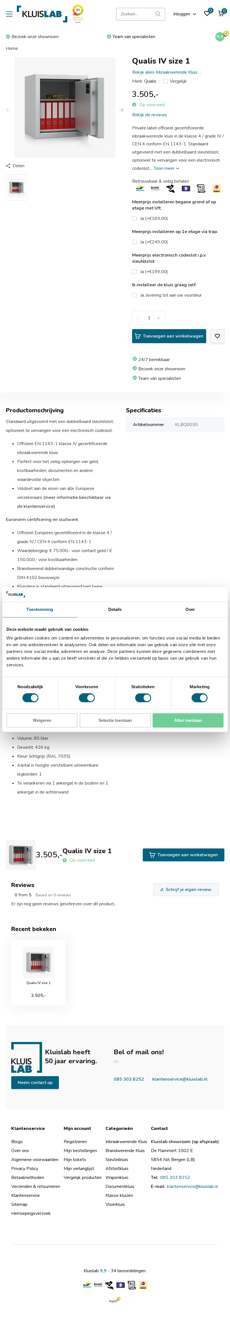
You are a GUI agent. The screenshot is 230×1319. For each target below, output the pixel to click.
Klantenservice (25, 1195)
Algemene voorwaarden (34, 1160)
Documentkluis (119, 1186)
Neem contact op (35, 1083)
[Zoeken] (158, 14)
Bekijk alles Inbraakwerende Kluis (164, 72)
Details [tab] (115, 609)
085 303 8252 (129, 1079)
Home (12, 48)
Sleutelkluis (116, 1160)
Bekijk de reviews (149, 115)
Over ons (20, 1151)
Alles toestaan (188, 720)
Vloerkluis (115, 1204)
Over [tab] (190, 609)
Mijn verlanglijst (79, 1169)
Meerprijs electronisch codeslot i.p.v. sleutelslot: (169, 258)
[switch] (87, 698)
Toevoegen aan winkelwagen (173, 336)
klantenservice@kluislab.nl (180, 1079)
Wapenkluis (116, 1177)
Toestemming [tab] (39, 609)
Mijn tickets (75, 1160)
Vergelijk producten (83, 1177)
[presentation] (8, 111)
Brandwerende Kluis (125, 1151)
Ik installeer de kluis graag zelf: (164, 285)
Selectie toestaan (115, 720)
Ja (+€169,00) (154, 218)
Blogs (17, 1142)
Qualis (150, 81)
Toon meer (165, 168)
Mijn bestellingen (80, 1151)
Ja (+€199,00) (154, 272)
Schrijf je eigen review (188, 890)
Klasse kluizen (119, 1195)
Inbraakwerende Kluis (126, 1142)
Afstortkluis (116, 1169)
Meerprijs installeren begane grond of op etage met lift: (174, 205)
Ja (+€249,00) (154, 242)
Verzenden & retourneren (35, 1186)
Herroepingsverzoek (31, 1213)
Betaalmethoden (27, 1177)
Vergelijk (178, 81)
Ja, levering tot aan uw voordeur (171, 295)
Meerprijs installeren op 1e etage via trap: (175, 232)
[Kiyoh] (115, 1299)
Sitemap (19, 1204)
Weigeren (42, 720)
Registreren (75, 1142)
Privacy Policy (24, 1169)
